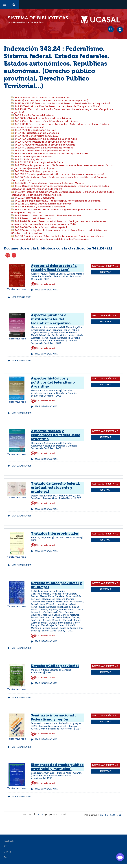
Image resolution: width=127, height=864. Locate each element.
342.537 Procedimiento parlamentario (37, 171)
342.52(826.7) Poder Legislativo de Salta (38, 162)
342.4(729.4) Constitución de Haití (35, 130)
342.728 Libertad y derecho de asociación (39, 207)
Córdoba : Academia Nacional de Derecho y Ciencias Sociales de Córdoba (56, 340)
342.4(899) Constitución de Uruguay (36, 136)
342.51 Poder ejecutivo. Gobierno (34, 156)
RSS (5, 847)
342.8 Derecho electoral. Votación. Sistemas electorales (47, 215)
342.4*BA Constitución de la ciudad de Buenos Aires (45, 139)
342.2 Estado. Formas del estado (34, 115)
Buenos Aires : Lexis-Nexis (57, 498)
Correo (7, 852)
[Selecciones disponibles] (7, 255)
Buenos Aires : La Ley (53, 631)
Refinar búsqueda (14, 255)
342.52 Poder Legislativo (29, 159)
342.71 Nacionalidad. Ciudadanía (34, 198)
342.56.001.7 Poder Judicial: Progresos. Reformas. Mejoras (49, 183)
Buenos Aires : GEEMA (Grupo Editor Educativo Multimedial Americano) (56, 775)
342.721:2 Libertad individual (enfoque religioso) (43, 204)
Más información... (46, 290)
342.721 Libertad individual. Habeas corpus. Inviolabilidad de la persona (57, 201)
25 (101, 815)
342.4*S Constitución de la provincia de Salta (41, 151)
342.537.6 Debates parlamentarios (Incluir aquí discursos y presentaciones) (59, 174)
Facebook (8, 841)
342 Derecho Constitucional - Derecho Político (42, 97)
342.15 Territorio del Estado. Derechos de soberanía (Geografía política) (57, 106)
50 (106, 815)
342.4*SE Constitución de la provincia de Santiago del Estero (51, 154)
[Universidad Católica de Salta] (102, 19)
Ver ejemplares (21, 297)
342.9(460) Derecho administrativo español (40, 227)
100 (112, 815)
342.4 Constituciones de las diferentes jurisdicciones (46, 121)
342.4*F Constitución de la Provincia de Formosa (43, 148)
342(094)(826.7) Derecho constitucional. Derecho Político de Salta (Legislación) (62, 103)
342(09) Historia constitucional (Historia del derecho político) (51, 100)
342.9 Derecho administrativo (32, 218)
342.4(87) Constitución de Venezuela (36, 133)
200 (119, 815)
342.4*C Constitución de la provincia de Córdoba (44, 142)
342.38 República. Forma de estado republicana (42, 118)
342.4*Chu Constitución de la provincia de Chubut (44, 145)
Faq (5, 857)
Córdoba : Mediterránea (68, 538)
